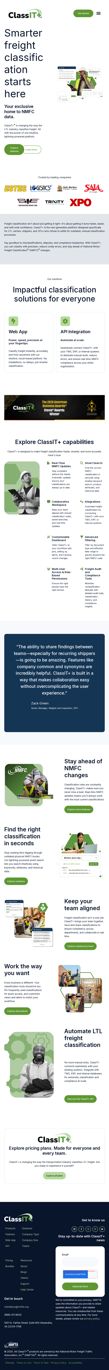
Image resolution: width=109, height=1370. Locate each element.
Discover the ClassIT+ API (80, 1099)
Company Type (30, 1234)
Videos (24, 1277)
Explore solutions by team (80, 946)
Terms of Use (23, 1362)
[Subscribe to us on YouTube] (102, 1229)
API (7, 1246)
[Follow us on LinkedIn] (74, 1229)
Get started (83, 13)
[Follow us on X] (88, 1229)
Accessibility (75, 1362)
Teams (25, 1246)
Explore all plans (54, 1175)
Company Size (30, 1240)
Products (10, 1228)
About (23, 1266)
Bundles (9, 1266)
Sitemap (9, 1362)
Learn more (31, 149)
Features (10, 1234)
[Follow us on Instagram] (95, 1229)
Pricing (9, 1260)
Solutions (27, 1228)
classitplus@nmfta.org (16, 1306)
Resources (26, 1260)
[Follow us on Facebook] (81, 1229)
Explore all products (17, 1011)
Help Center (27, 1289)
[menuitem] (10, 1239)
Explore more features (79, 809)
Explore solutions (16, 881)
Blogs (23, 1272)
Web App (10, 1240)
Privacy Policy (58, 1362)
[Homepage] (25, 13)
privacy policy (91, 1318)
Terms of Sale (41, 1362)
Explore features (14, 149)
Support (24, 1283)
